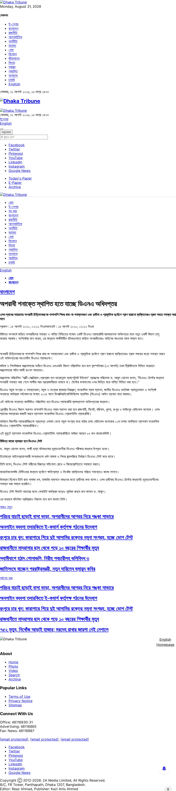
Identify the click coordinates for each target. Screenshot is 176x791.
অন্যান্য (13, 75)
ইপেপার (4, 119)
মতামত (12, 45)
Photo (13, 666)
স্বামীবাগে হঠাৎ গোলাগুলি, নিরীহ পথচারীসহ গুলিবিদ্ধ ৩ (44, 558)
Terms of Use (19, 696)
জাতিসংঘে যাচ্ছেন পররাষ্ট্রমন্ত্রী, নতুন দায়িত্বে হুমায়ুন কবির (47, 569)
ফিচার (12, 63)
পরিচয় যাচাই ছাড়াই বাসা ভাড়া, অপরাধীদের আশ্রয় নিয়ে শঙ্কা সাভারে (57, 516)
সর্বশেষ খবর (6, 578)
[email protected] (14, 739)
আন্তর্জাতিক (15, 37)
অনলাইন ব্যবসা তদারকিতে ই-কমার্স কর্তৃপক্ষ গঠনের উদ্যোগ (48, 527)
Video (13, 671)
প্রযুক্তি (13, 71)
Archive (15, 187)
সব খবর (13, 211)
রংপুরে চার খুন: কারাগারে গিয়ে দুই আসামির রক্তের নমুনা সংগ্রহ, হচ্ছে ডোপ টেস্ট (66, 537)
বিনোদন (13, 54)
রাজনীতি (13, 33)
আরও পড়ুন (6, 507)
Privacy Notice (20, 701)
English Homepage (165, 642)
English (14, 84)
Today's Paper (20, 178)
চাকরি (12, 80)
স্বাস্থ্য (12, 67)
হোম (11, 202)
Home (13, 662)
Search (14, 675)
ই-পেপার (13, 24)
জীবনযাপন (14, 58)
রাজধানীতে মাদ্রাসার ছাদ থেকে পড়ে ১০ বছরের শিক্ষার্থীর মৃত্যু (49, 548)
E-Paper (15, 182)
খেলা (11, 50)
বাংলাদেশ (13, 28)
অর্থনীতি (13, 41)
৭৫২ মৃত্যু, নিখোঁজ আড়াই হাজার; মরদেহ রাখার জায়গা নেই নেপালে (54, 629)
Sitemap (15, 705)
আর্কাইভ (13, 258)
